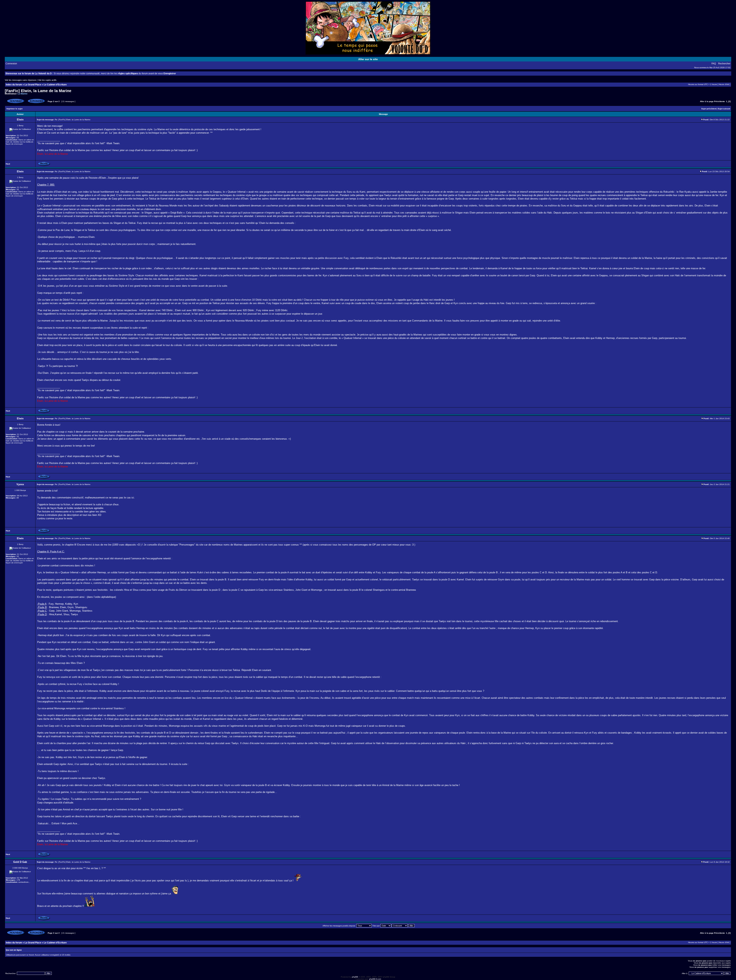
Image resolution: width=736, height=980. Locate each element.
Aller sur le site (368, 59)
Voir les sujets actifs (47, 80)
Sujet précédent (708, 109)
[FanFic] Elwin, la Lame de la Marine (38, 91)
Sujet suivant (724, 109)
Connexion (11, 63)
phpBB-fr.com (375, 979)
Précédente (719, 101)
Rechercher (724, 63)
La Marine (22, 93)
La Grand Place (33, 84)
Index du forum (14, 84)
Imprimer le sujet (14, 109)
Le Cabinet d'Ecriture (55, 84)
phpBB (355, 977)
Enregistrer (169, 73)
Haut (8, 164)
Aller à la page (707, 101)
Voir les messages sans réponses (20, 80)
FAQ (713, 63)
